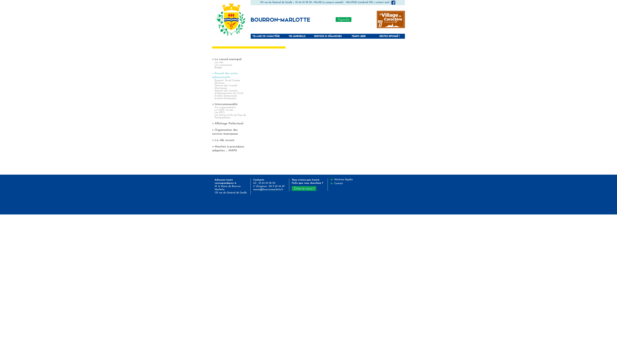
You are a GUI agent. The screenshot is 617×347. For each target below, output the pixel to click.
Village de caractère (266, 36)
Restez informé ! (390, 36)
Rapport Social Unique (227, 80)
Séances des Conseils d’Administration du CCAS (229, 92)
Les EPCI (220, 112)
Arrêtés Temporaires (226, 96)
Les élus (219, 62)
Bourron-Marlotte (280, 19)
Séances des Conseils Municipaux (226, 87)
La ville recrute (224, 140)
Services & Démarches (328, 36)
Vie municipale (297, 36)
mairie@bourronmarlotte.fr (268, 189)
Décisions (219, 83)
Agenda (343, 19)
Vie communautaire (225, 107)
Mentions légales (343, 179)
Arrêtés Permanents (225, 98)
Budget (218, 68)
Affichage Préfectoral (229, 123)
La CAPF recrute (224, 110)
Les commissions (223, 65)
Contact (338, 183)
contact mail (382, 2)
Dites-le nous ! (304, 188)
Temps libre (359, 36)
